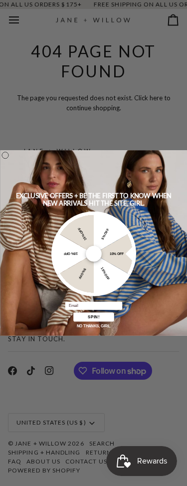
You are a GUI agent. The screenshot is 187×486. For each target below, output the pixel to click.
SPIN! (93, 317)
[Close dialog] (4, 155)
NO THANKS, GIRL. (93, 326)
